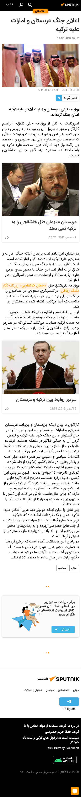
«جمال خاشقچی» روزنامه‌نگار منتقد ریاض (40, 289)
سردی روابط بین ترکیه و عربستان (46, 399)
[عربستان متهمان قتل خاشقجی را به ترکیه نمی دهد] (40, 189)
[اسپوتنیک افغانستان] (70, 7)
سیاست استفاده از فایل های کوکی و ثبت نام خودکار (51, 740)
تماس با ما (31, 726)
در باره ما (73, 726)
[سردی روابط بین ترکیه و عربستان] (40, 367)
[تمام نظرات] (75, 791)
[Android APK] (65, 761)
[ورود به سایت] (30, 4)
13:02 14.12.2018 (68, 38)
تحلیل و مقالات (33, 690)
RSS (50, 748)
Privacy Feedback (66, 748)
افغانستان (63, 690)
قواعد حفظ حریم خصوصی (62, 732)
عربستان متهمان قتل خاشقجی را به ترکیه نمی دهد (43, 225)
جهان (74, 568)
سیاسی (62, 568)
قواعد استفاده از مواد (52, 726)
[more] (7, 237)
